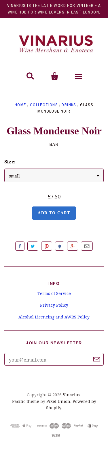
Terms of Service (54, 293)
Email (87, 246)
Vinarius (71, 395)
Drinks (69, 104)
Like (19, 246)
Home (20, 104)
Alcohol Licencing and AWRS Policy (54, 317)
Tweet (32, 246)
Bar (54, 144)
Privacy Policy (54, 305)
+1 (72, 246)
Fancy (59, 246)
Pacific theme (25, 401)
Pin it (46, 246)
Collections (44, 104)
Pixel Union (58, 401)
